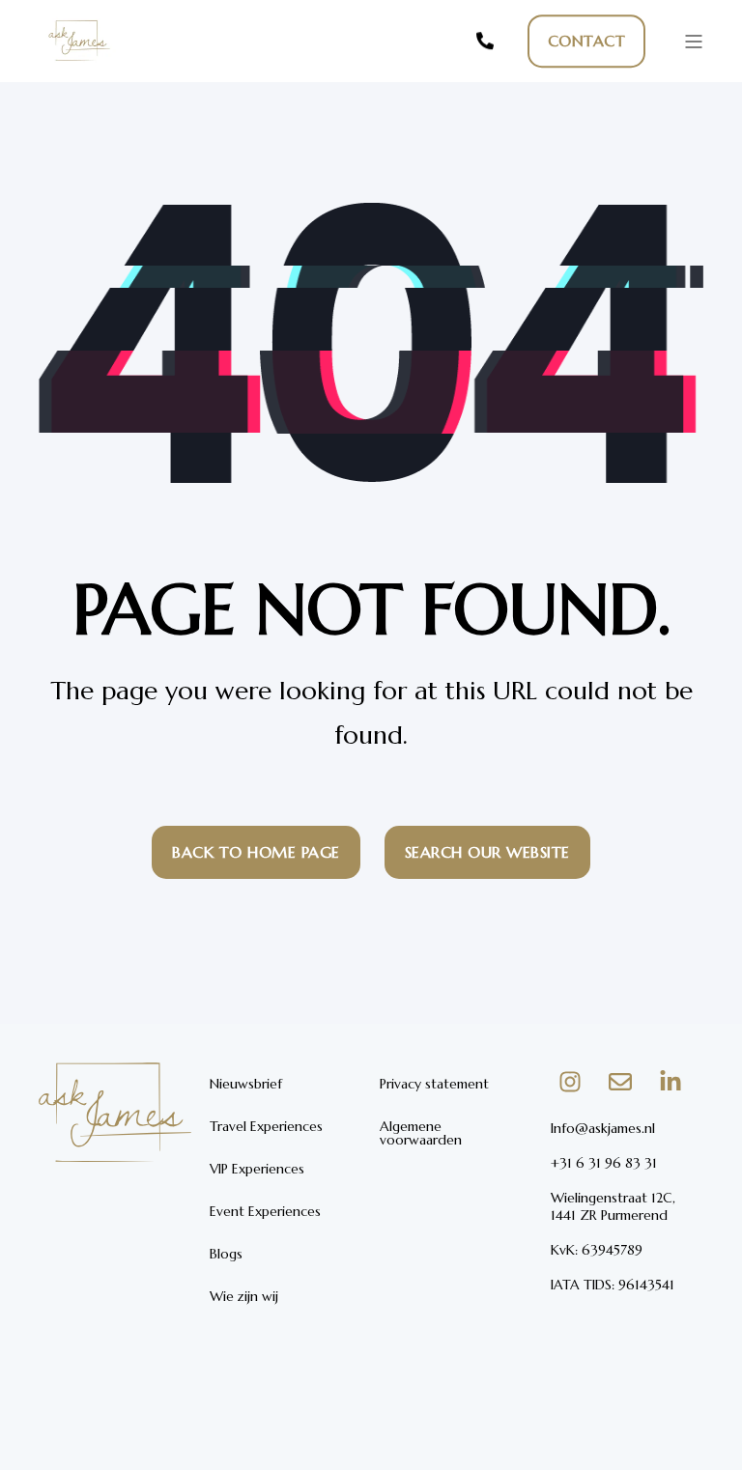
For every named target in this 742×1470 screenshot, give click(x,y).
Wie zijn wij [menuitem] (244, 1296)
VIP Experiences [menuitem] (257, 1168)
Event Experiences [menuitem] (265, 1211)
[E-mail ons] (620, 1081)
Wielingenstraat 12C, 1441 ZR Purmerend (613, 1206)
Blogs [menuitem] (226, 1253)
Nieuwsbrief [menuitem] (246, 1083)
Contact (587, 40)
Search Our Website (487, 852)
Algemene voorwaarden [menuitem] (421, 1132)
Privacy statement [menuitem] (434, 1083)
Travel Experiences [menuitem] (266, 1126)
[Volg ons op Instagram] (570, 1081)
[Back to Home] (77, 68)
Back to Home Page (256, 852)
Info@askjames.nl (603, 1128)
